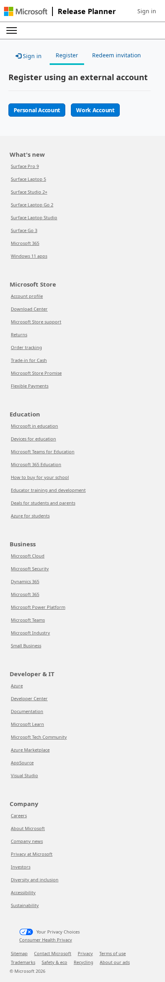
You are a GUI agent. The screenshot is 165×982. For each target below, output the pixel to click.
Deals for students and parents (43, 503)
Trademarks (23, 962)
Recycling (83, 962)
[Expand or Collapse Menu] (11, 30)
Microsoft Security (30, 569)
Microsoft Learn (27, 724)
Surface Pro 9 (25, 166)
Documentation (27, 711)
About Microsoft (28, 828)
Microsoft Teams (28, 620)
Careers (19, 815)
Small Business (26, 646)
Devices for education (33, 439)
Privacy (85, 953)
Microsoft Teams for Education (42, 452)
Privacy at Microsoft (31, 854)
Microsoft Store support (36, 322)
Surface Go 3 (24, 230)
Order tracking (26, 347)
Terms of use (112, 953)
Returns (19, 334)
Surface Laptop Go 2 (32, 205)
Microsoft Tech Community (39, 737)
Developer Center (29, 698)
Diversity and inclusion (34, 880)
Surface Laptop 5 (28, 179)
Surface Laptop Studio (34, 217)
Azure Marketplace (30, 750)
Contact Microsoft (52, 953)
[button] (147, 11)
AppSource (22, 763)
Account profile (27, 296)
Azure (17, 686)
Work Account (95, 110)
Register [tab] (67, 55)
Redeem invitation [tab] (116, 55)
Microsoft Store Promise (36, 373)
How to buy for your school (40, 477)
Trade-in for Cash (29, 360)
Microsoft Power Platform (38, 607)
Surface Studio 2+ (29, 192)
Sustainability (25, 905)
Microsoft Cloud (27, 556)
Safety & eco (54, 962)
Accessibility (23, 892)
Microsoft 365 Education (36, 464)
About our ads (115, 962)
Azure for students (30, 516)
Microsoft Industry (30, 633)
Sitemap (19, 953)
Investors (20, 867)
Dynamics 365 (25, 581)
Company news (27, 841)
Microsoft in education (34, 426)
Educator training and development (48, 490)
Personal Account (37, 110)
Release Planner (87, 11)
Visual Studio (24, 775)
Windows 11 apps (29, 256)
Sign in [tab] (31, 56)
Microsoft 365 (25, 243)
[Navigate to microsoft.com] (25, 11)
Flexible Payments (29, 386)
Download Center (29, 309)
